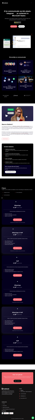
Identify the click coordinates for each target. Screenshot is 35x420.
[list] (21, 95)
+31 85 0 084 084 (23, 393)
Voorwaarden (5, 405)
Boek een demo (13, 26)
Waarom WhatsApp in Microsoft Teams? (9, 409)
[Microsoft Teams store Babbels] (17, 22)
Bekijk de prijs (21, 26)
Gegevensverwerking (6, 407)
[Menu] (31, 2)
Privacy (4, 403)
